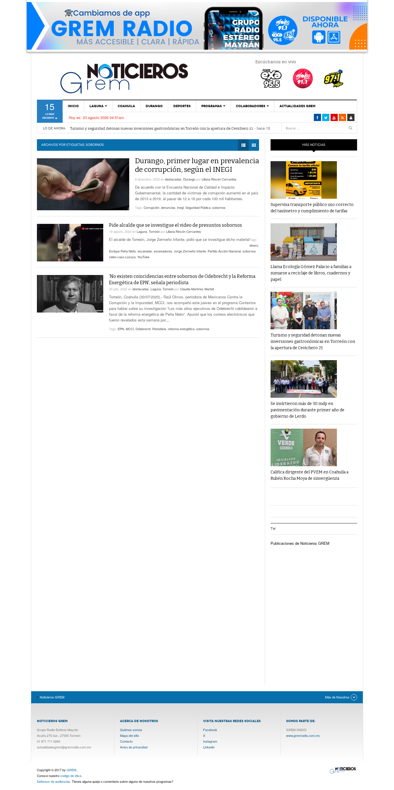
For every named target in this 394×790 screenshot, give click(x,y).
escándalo (145, 251)
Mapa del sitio (129, 735)
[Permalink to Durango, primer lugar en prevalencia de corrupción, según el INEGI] (83, 184)
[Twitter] (325, 117)
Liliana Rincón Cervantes (219, 179)
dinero (253, 245)
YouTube (143, 256)
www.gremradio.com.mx (303, 735)
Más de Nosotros (337, 697)
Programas (211, 106)
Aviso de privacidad (133, 747)
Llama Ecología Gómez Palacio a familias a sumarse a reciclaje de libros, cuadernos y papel (311, 273)
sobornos (219, 207)
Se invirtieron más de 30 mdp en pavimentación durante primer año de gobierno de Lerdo (307, 410)
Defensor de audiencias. (54, 781)
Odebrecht (143, 328)
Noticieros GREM (123, 78)
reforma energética (181, 328)
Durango (154, 106)
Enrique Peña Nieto (122, 251)
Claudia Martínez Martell (197, 289)
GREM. (72, 769)
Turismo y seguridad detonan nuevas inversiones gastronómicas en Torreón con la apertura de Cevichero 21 (161, 128)
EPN (121, 328)
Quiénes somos (131, 729)
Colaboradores (250, 106)
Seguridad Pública (198, 207)
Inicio (73, 106)
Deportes (182, 106)
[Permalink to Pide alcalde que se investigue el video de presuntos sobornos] (70, 242)
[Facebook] (317, 117)
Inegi (180, 207)
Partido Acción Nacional (224, 251)
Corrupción (151, 207)
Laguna (96, 106)
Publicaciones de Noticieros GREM (300, 543)
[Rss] (342, 117)
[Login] (350, 117)
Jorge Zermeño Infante (190, 251)
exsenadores (163, 251)
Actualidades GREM (297, 106)
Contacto (126, 741)
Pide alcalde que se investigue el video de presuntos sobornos (175, 225)
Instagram (210, 741)
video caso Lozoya (122, 256)
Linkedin (209, 747)
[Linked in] (334, 117)
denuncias (168, 207)
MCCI (130, 328)
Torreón (154, 231)
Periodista (159, 328)
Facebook (210, 729)
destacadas (173, 179)
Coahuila (126, 106)
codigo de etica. (71, 775)
